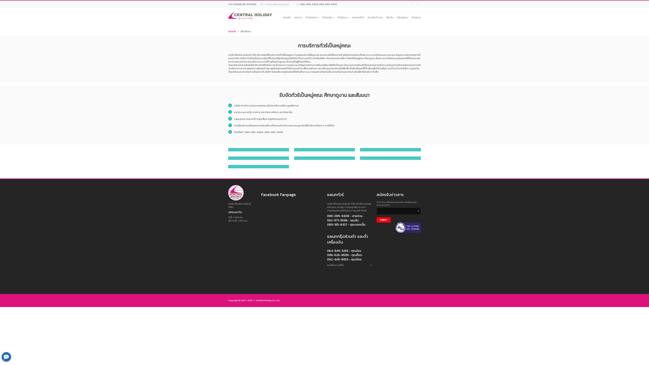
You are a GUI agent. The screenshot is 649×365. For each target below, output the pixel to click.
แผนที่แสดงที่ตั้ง (335, 265)
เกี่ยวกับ (389, 17)
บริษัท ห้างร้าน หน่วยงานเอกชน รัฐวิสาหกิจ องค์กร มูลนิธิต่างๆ (266, 105)
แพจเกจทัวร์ (358, 17)
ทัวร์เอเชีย (327, 17)
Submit (383, 219)
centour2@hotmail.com (277, 4)
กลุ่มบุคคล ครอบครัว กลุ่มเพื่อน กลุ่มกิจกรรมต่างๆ (260, 119)
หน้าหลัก (287, 17)
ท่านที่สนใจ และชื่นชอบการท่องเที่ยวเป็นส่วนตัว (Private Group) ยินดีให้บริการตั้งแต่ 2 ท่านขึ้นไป (284, 125)
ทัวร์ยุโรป (342, 17)
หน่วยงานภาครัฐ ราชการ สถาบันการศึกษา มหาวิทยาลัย (263, 112)
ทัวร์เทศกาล (311, 17)
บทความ (298, 17)
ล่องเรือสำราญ (374, 17)
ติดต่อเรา (416, 17)
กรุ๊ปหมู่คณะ (402, 17)
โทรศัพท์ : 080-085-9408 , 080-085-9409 (258, 132)
